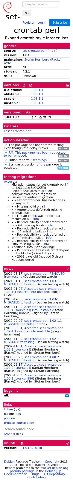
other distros (13, 434)
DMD (8, 62)
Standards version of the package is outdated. (36, 166)
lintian (8, 409)
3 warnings (38, 160)
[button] (6, 145)
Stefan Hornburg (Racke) (42, 59)
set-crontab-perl (34, 50)
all (43, 206)
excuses (10, 181)
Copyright (52, 461)
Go (27, 13)
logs (18, 414)
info (36, 219)
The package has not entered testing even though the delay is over (36, 147)
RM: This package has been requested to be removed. (35, 154)
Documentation (15, 474)
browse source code (19, 423)
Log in (41, 22)
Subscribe (59, 22)
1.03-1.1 (37, 90)
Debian (9, 461)
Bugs (35, 474)
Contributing (36, 477)
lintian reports (38, 160)
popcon (9, 418)
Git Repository (54, 474)
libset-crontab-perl (17, 131)
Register (28, 22)
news (8, 268)
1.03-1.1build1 (33, 448)
